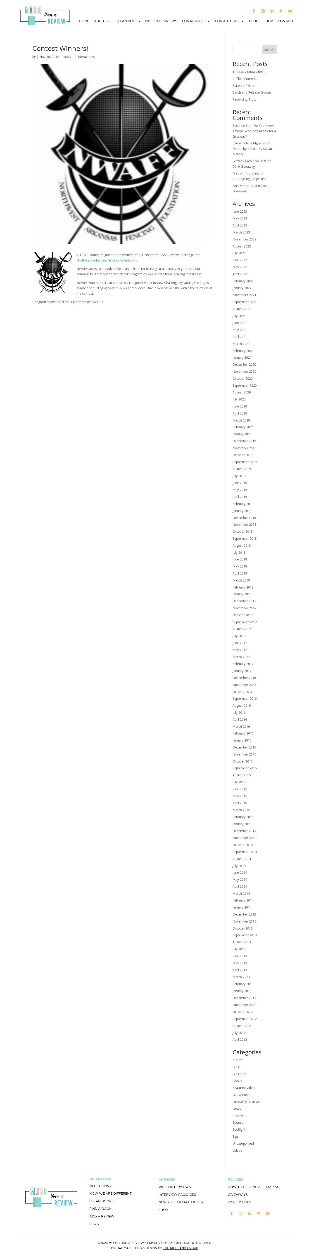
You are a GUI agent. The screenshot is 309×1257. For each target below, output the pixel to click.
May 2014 (240, 879)
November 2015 (244, 754)
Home (84, 21)
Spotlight (239, 1129)
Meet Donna (100, 1186)
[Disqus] (122, 375)
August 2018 (242, 545)
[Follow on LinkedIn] (272, 11)
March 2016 (241, 726)
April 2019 (240, 496)
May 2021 (240, 329)
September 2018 (245, 538)
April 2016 (240, 719)
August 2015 (242, 775)
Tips (236, 1136)
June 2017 (240, 643)
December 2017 (244, 601)
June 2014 (240, 872)
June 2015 (240, 789)
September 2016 (245, 698)
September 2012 (245, 1019)
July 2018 (239, 552)
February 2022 (243, 281)
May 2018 (240, 566)
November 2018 (244, 524)
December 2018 (244, 518)
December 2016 (244, 678)
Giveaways (238, 1194)
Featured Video (244, 1087)
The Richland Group (180, 1248)
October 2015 (243, 761)
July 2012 (239, 1033)
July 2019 (239, 476)
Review (238, 1115)
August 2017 (242, 629)
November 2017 (244, 608)
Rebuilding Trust (244, 99)
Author (237, 1060)
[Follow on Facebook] (253, 11)
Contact (286, 21)
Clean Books (128, 21)
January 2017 (242, 671)
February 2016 (243, 733)
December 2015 (244, 747)
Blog (254, 21)
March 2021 (241, 343)
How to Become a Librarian (254, 1187)
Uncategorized (243, 1143)
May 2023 (240, 218)
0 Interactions (85, 56)
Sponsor (239, 1122)
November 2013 (244, 921)
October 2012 (243, 1012)
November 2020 (244, 371)
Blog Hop (239, 1074)
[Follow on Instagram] (262, 11)
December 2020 (244, 364)
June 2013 (240, 956)
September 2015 (245, 768)
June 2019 (240, 483)
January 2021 (242, 357)
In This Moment (244, 78)
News (67, 56)
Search (269, 49)
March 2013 (241, 977)
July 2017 (239, 636)
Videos (237, 1150)
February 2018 (243, 587)
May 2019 (240, 489)
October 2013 (243, 928)
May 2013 (240, 963)
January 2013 (242, 991)
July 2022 (239, 253)
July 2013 (239, 949)
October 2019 (243, 455)
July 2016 (239, 712)
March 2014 (241, 893)
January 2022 (242, 288)
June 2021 (240, 322)
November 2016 (244, 685)
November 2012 (244, 1005)
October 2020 (243, 378)
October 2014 (243, 845)
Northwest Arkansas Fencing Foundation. (106, 260)
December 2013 (244, 914)
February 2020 (243, 427)
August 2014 (242, 859)
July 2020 (239, 399)
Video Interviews (161, 21)
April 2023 (240, 225)
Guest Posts (241, 1094)
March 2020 (241, 420)
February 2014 (243, 900)
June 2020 (240, 406)
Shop (268, 21)
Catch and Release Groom (252, 92)
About (100, 21)
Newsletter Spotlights (181, 1202)
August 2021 (242, 309)
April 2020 (240, 413)
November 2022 (244, 239)
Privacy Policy (160, 1243)
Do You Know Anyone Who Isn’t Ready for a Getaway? (254, 131)
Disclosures (239, 1202)
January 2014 (242, 907)
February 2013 (243, 984)
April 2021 (240, 336)
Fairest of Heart (244, 85)
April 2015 (240, 803)
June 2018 (240, 559)
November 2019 (244, 448)
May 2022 (240, 267)
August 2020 (242, 392)
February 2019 (243, 503)
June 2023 (240, 211)
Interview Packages (177, 1194)
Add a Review (101, 1216)
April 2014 (240, 886)
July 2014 (239, 866)
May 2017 (240, 650)
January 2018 (242, 594)
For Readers (194, 21)
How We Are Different (110, 1193)
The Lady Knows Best (249, 71)
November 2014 (244, 838)
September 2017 (245, 622)
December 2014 (244, 831)
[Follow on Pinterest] (281, 11)
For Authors (227, 21)
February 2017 (243, 663)
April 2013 (240, 970)
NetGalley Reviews (246, 1101)
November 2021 (244, 295)
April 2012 (240, 1039)
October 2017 (243, 615)
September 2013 (245, 935)
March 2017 (241, 657)
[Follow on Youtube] (290, 11)
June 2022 (240, 260)
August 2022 (242, 246)
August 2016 (242, 705)
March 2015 (241, 810)
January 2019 (242, 510)
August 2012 (242, 1026)
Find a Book (100, 1208)
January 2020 (242, 434)
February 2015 (243, 817)
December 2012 (244, 998)
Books (237, 1081)
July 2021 (239, 316)
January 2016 (242, 740)
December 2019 (244, 441)
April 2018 (240, 573)
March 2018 (241, 580)
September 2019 (245, 462)
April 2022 (240, 274)
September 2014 (245, 852)
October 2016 (243, 692)
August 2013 (242, 942)
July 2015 (239, 782)
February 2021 (243, 350)
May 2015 (240, 796)
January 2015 (242, 824)
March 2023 (241, 232)
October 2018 (243, 531)
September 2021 (245, 302)
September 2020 (245, 385)
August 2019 (242, 469)
